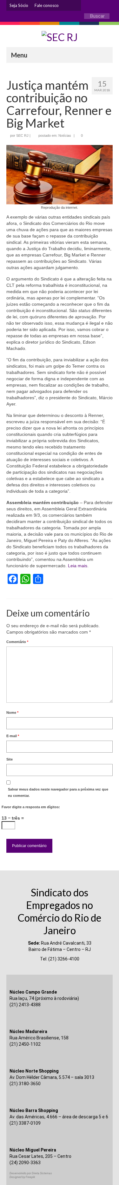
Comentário (17, 642)
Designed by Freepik (22, 1177)
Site (9, 759)
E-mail (12, 736)
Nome (12, 712)
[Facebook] (76, 5)
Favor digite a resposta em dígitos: (31, 807)
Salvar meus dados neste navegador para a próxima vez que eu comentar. (58, 792)
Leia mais (77, 565)
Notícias (64, 135)
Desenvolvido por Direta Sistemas (31, 1173)
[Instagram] (66, 5)
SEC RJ (22, 135)
